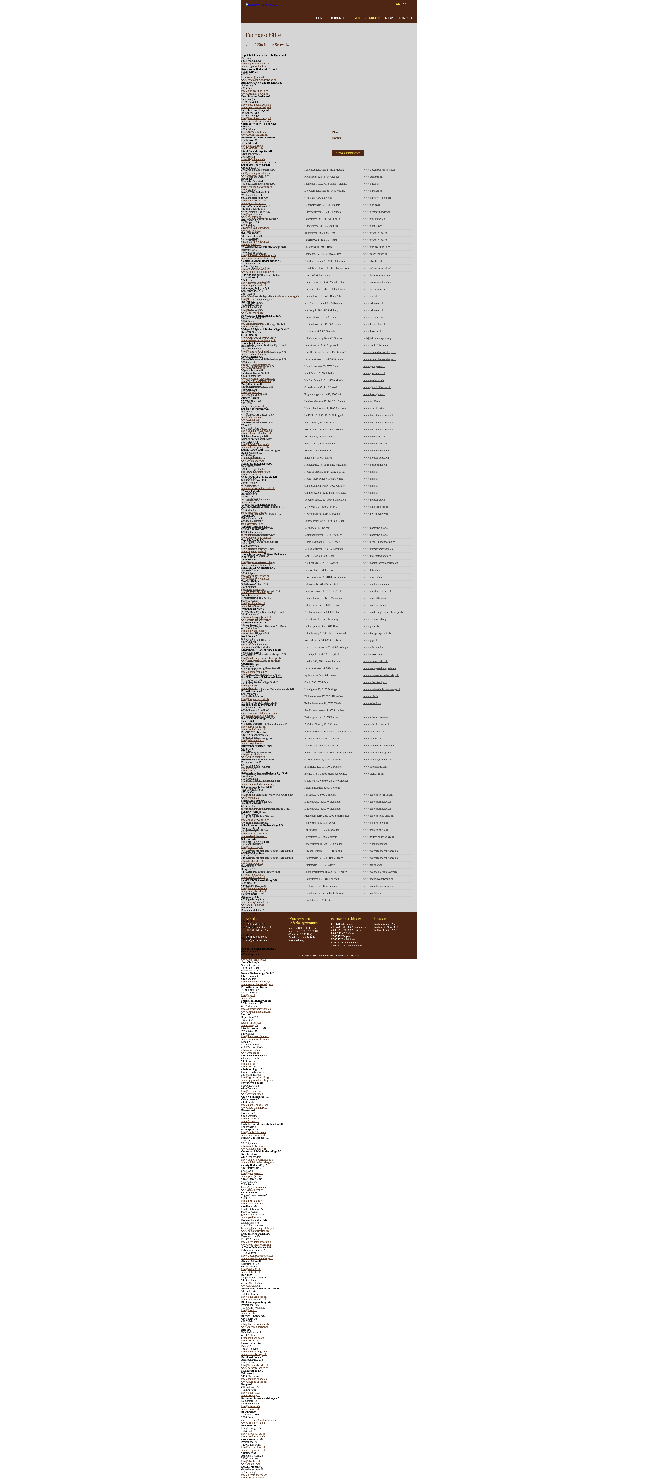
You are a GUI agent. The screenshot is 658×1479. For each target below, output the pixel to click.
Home (320, 18)
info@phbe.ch (249, 685)
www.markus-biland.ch (254, 1381)
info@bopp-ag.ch (250, 1392)
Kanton (336, 137)
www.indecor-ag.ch (252, 312)
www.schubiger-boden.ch (377, 759)
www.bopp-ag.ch (250, 1395)
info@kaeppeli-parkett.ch (255, 699)
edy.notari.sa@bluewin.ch (255, 227)
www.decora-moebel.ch (254, 1477)
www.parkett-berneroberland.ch (258, 162)
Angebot (250, 131)
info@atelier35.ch (251, 1269)
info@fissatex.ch (250, 1118)
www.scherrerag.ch (374, 731)
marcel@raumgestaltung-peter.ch (259, 712)
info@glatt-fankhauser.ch (255, 1104)
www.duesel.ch (249, 1066)
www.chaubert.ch (250, 1463)
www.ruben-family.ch (253, 756)
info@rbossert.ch (250, 1406)
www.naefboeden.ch (374, 605)
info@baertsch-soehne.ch (255, 1324)
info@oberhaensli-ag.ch (254, 671)
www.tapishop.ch (250, 501)
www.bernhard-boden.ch (254, 1367)
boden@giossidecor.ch (253, 1187)
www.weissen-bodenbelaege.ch (258, 258)
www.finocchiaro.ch (252, 326)
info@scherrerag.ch (252, 847)
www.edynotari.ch (251, 230)
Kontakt (405, 18)
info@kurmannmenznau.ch (256, 1008)
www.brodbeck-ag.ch (253, 1422)
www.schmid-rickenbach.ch (256, 433)
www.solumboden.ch (252, 460)
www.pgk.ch (248, 998)
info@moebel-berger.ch (254, 1351)
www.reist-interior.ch (252, 743)
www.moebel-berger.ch (254, 1354)
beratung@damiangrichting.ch (257, 1228)
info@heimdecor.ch (256, 940)
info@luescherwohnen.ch (255, 1036)
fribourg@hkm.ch (251, 915)
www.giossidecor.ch (252, 1189)
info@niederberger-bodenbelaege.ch (261, 658)
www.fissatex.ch (250, 1121)
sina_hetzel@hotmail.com (255, 902)
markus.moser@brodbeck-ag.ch (258, 1420)
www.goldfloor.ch (251, 1217)
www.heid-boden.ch (374, 436)
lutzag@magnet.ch (251, 1022)
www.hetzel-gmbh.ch (253, 904)
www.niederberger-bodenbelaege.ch (383, 612)
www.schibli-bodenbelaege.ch (257, 271)
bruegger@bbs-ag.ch (252, 1337)
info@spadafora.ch (251, 214)
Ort (248, 137)
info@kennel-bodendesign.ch (257, 981)
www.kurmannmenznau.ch (256, 1011)
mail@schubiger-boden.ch (255, 173)
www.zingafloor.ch (373, 893)
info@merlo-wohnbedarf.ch (256, 617)
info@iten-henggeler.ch (254, 956)
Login (389, 18)
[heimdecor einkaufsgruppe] (262, 11)
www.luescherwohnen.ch (255, 1039)
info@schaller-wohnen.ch (255, 819)
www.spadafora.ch (251, 216)
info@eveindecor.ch (252, 1091)
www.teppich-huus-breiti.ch (256, 537)
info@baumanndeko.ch (254, 1296)
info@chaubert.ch (251, 1461)
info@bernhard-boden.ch (255, 1365)
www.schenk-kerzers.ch (376, 724)
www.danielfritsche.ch (253, 1135)
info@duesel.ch (249, 1063)
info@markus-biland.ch (254, 1378)
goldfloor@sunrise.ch (253, 1214)
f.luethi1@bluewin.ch (253, 159)
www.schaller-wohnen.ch (377, 717)
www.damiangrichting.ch (255, 1230)
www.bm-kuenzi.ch (374, 218)
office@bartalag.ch (251, 1283)
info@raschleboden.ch (253, 726)
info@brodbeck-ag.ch (253, 1433)
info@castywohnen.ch (253, 1447)
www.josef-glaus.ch (252, 1203)
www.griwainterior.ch (375, 408)
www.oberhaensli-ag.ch (376, 619)
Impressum (340, 955)
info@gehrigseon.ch (252, 1173)
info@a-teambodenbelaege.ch (257, 1255)
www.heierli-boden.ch (375, 443)
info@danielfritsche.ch (253, 1132)
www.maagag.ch (250, 1052)
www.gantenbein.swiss (253, 1148)
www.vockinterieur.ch (375, 843)
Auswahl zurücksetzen (348, 152)
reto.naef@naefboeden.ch (255, 644)
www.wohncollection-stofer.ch (258, 488)
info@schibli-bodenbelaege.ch (257, 1159)
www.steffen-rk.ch (251, 474)
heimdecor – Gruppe (365, 18)
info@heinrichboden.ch (254, 888)
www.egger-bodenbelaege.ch (257, 1080)
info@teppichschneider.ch (255, 63)
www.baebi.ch (249, 1313)
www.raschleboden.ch (253, 729)
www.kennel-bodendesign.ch (257, 984)
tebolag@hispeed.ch (252, 523)
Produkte (337, 18)
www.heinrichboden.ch (254, 891)
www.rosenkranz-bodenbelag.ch (258, 79)
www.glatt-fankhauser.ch (254, 1107)
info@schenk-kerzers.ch (254, 833)
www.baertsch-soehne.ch (255, 1326)
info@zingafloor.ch (251, 392)
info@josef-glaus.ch (252, 1200)
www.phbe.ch (371, 626)
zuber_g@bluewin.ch (253, 406)
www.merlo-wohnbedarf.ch (378, 878)
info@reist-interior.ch (252, 740)
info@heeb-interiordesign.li (256, 104)
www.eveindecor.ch (252, 1093)
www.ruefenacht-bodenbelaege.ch (259, 784)
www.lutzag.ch (249, 1025)
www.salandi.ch (250, 797)
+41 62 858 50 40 (257, 936)
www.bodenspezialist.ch (376, 275)
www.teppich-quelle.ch (253, 285)
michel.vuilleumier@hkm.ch (256, 186)
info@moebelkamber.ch (254, 630)
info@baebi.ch (249, 1310)
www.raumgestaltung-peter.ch (379, 668)
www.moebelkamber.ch (376, 598)
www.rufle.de (248, 770)
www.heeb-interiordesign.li (256, 107)
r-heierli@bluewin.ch (252, 874)
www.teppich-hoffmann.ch (255, 565)
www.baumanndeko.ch (253, 1299)
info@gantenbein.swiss (253, 200)
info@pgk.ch (248, 995)
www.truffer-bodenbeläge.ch (379, 836)
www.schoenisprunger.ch (255, 447)
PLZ (335, 131)
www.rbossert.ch (250, 1409)
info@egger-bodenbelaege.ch (257, 1077)
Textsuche (251, 147)
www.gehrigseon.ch (252, 1176)
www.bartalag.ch (250, 1285)
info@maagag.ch (250, 1050)
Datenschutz (353, 955)
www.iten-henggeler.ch (253, 959)
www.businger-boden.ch (254, 93)
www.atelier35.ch (250, 1272)
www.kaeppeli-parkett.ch (377, 633)
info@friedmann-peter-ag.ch (256, 299)
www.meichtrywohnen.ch (377, 591)
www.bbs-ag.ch (249, 1340)
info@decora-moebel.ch (254, 1474)
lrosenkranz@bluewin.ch (254, 77)
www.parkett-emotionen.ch (378, 885)
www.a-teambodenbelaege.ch (257, 1258)
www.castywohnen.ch (253, 1450)
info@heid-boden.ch (252, 860)
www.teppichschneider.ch (255, 66)
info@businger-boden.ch (254, 90)
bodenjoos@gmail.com (253, 970)
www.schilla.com (250, 419)
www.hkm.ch (370, 471)
